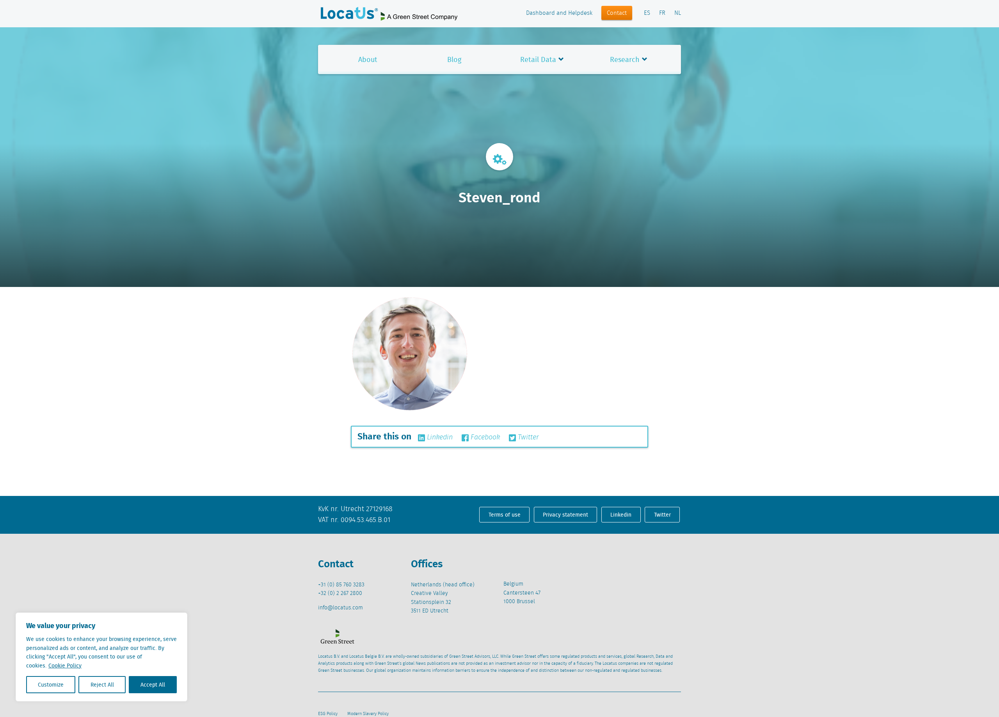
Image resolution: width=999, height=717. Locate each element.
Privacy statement (565, 515)
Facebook (484, 437)
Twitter (527, 437)
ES (647, 13)
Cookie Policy (65, 665)
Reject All (102, 685)
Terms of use (505, 515)
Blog (454, 59)
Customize (51, 685)
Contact (617, 13)
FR (662, 13)
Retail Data (538, 59)
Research (625, 59)
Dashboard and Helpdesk (559, 13)
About (367, 59)
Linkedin (439, 437)
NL (677, 13)
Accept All (152, 685)
